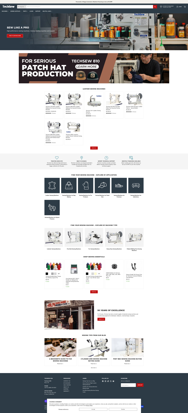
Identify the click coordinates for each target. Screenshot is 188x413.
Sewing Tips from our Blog (89, 381)
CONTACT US (67, 381)
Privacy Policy (89, 405)
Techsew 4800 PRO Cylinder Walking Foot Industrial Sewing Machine (73, 108)
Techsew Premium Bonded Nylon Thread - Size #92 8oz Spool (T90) (94, 278)
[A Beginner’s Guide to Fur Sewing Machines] (60, 347)
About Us (101, 319)
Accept (93, 409)
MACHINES (5, 11)
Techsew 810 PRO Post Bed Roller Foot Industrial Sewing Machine (113, 108)
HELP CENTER (67, 385)
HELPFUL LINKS (47, 11)
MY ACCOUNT (67, 383)
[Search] (155, 6)
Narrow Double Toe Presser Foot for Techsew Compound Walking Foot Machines (134, 276)
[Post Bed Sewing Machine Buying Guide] (127, 347)
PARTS (25, 11)
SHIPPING (66, 389)
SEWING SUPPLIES (15, 11)
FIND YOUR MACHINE (15, 35)
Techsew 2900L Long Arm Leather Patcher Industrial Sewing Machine (74, 136)
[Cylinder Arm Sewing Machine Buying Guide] (94, 347)
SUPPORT (37, 11)
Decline (123, 409)
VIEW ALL (94, 148)
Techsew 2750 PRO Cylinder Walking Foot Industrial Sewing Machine (53, 108)
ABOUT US (66, 387)
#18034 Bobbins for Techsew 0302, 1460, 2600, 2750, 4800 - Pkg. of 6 (113, 274)
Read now (59, 363)
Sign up (140, 385)
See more (93, 367)
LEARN (31, 11)
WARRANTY (66, 391)
